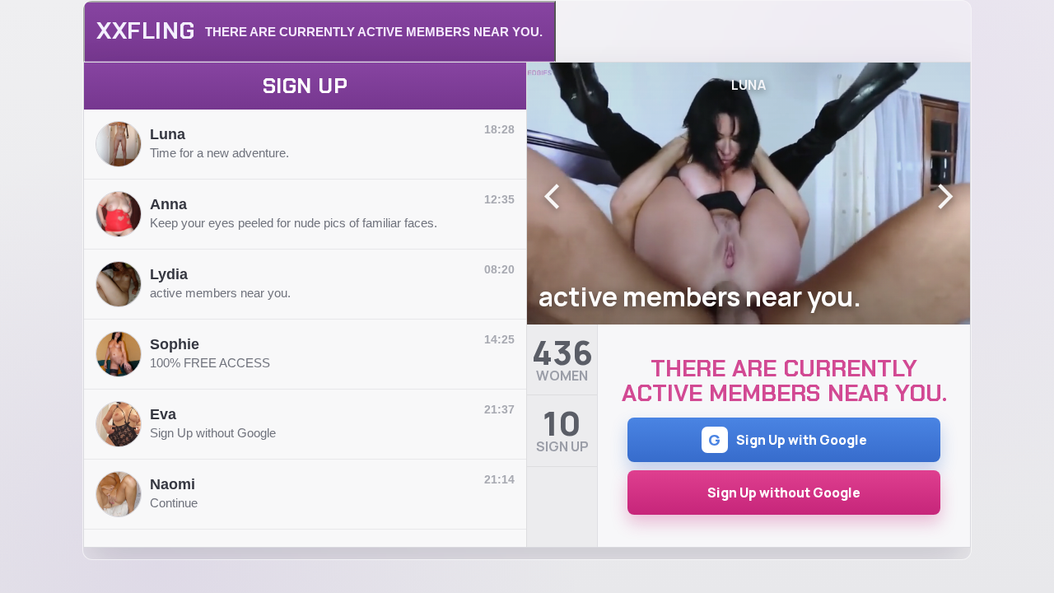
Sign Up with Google (787, 440)
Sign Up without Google (783, 492)
